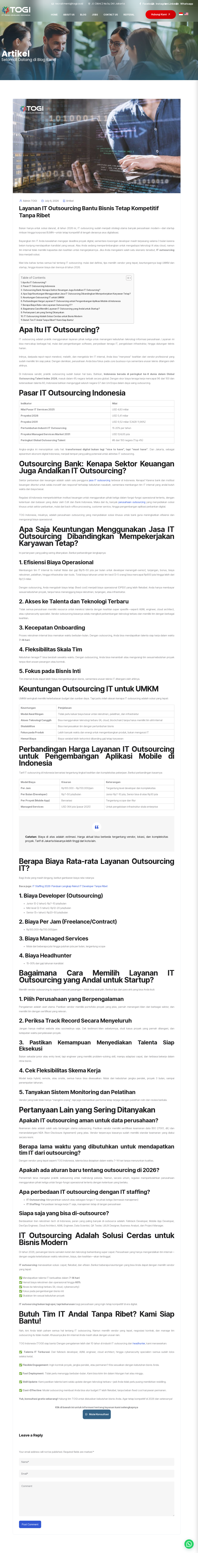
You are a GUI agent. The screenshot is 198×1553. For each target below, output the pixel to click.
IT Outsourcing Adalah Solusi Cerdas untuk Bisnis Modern (53, 316)
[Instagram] (152, 4)
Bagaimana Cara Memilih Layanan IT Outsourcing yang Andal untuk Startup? (61, 308)
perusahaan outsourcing (131, 502)
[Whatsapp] (177, 4)
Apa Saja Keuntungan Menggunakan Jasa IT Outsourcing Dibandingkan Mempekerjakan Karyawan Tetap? (77, 293)
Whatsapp (186, 3)
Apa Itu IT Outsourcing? (34, 282)
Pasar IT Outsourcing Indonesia (39, 286)
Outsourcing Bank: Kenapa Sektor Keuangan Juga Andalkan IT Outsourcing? (61, 290)
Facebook (149, 3)
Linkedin (174, 3)
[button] (189, 1544)
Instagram (162, 3)
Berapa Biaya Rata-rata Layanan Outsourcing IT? (47, 305)
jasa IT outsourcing (99, 480)
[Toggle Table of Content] (127, 278)
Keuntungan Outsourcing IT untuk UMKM (43, 297)
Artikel (70, 200)
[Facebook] (140, 3)
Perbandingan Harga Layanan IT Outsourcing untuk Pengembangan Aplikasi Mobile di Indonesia (72, 301)
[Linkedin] (165, 4)
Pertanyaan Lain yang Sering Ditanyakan (43, 312)
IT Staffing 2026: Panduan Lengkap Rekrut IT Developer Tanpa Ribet (70, 886)
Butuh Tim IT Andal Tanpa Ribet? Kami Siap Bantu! (48, 320)
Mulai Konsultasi (99, 1414)
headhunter (139, 1343)
